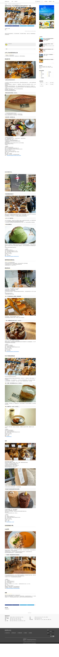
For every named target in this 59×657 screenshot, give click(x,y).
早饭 (9, 28)
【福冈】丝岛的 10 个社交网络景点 (48, 54)
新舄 (10, 618)
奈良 (18, 619)
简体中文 (50, 1)
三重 (41, 618)
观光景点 (6, 28)
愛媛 (48, 619)
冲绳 (24, 620)
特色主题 (16, 1)
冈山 (39, 619)
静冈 (37, 618)
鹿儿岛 (22, 620)
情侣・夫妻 (41, 67)
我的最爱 (46, 1)
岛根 (37, 619)
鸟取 (35, 619)
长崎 (14, 620)
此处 (25, 641)
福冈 (5, 29)
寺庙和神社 (47, 40)
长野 (20, 618)
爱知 (39, 618)
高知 (50, 619)
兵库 (16, 619)
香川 (46, 619)
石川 (14, 618)
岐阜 (35, 618)
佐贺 (12, 620)
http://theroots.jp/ (8, 436)
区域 (12, 1)
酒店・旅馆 (46, 67)
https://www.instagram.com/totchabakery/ (12, 351)
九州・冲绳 (6, 620)
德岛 (44, 619)
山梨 (18, 618)
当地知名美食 (43, 66)
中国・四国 (31, 619)
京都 (12, 619)
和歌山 (20, 619)
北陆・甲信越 (7, 618)
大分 (18, 620)
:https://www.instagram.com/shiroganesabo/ (13, 588)
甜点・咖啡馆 (47, 66)
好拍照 (46, 55)
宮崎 (20, 620)
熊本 (16, 620)
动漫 (50, 66)
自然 (43, 67)
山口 (42, 619)
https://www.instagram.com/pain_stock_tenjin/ (14, 155)
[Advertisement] (20, 39)
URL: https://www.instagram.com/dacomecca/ (12, 256)
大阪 (14, 619)
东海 (30, 618)
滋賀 (10, 619)
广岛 (41, 619)
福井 (16, 618)
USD (53, 1)
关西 (5, 619)
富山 (12, 618)
